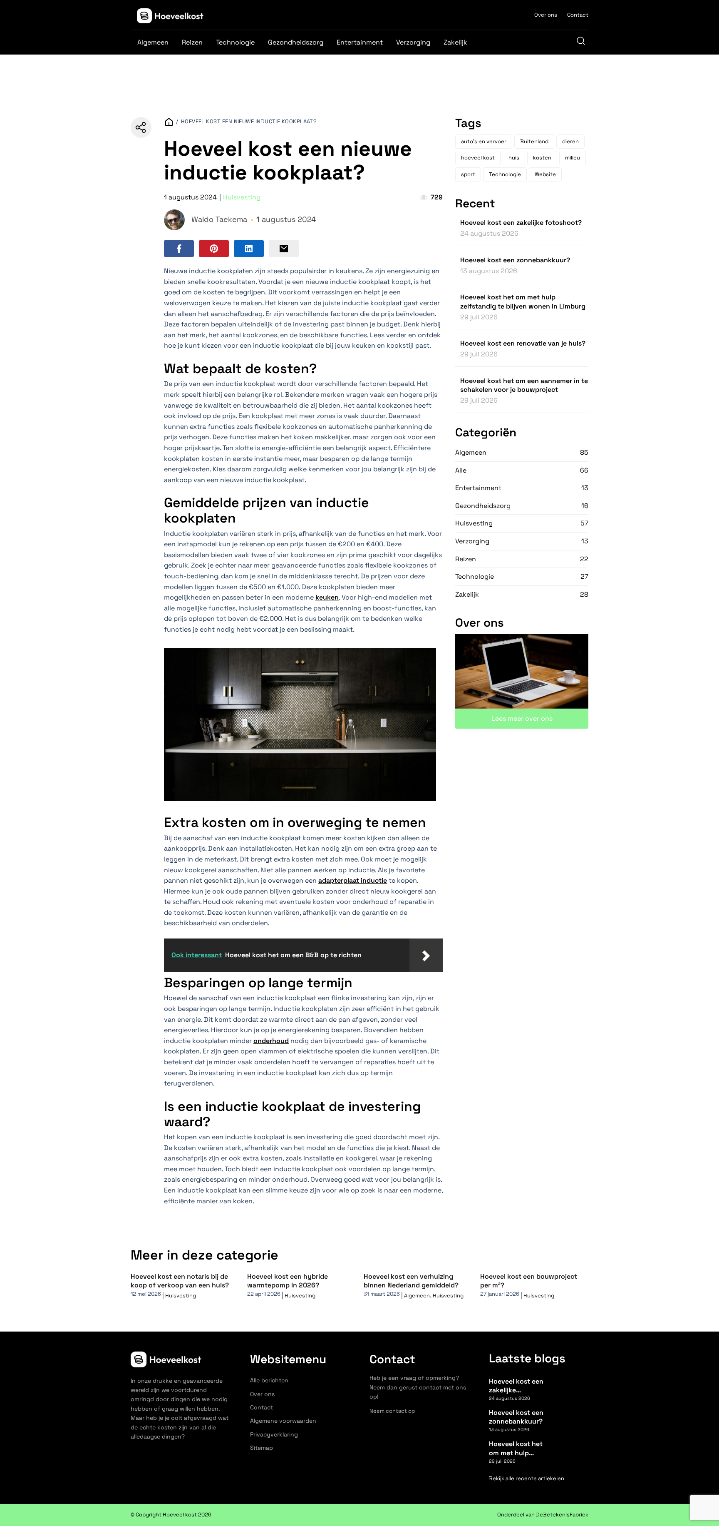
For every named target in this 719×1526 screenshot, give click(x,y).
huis (513, 157)
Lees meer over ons (522, 718)
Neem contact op (392, 1410)
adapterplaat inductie (352, 880)
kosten (542, 157)
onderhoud (271, 1040)
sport (468, 174)
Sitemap (261, 1447)
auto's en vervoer (483, 141)
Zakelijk (455, 42)
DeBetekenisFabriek (562, 1514)
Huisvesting (241, 197)
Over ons (545, 14)
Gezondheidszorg (295, 42)
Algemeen (153, 42)
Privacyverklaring (274, 1434)
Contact (577, 14)
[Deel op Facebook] (179, 248)
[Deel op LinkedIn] (249, 248)
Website (545, 174)
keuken (327, 597)
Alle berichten (269, 1380)
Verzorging (413, 42)
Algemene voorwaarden (283, 1420)
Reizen (192, 42)
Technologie (235, 42)
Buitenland (534, 141)
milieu (572, 157)
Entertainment (360, 42)
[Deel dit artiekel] (141, 127)
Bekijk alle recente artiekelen (526, 1478)
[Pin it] (214, 248)
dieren (570, 141)
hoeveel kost (478, 157)
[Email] (284, 248)
